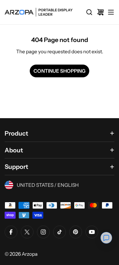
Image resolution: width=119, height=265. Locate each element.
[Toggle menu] (110, 12)
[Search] (89, 12)
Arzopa (30, 254)
